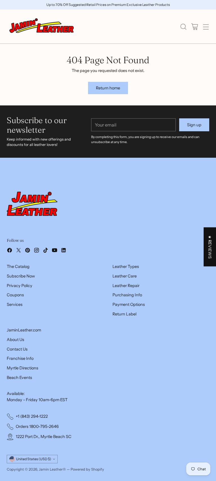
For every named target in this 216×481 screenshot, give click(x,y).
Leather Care (124, 276)
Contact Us (17, 349)
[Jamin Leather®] (42, 26)
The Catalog (18, 266)
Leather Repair (126, 285)
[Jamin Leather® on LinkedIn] (63, 251)
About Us (15, 339)
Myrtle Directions (22, 368)
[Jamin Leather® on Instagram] (36, 251)
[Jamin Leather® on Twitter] (18, 251)
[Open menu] (206, 26)
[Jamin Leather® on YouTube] (54, 251)
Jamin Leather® (52, 469)
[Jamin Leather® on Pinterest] (27, 251)
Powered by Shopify (87, 469)
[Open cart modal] (194, 26)
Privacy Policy (19, 285)
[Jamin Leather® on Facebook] (9, 251)
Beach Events (19, 377)
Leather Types (125, 266)
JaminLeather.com (24, 330)
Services (14, 304)
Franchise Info (20, 358)
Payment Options (128, 304)
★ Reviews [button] (209, 246)
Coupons (15, 294)
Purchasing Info (127, 294)
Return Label (124, 314)
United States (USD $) (33, 459)
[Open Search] (183, 26)
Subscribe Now (21, 276)
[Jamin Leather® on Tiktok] (45, 251)
